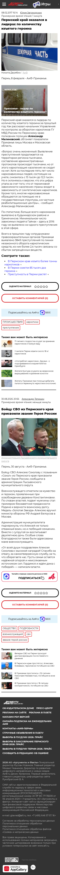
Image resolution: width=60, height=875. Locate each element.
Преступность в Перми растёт (27, 274)
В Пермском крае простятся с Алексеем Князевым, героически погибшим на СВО (34, 664)
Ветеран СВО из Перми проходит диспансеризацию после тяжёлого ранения (31, 656)
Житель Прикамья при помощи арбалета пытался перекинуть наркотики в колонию (35, 382)
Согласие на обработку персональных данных (28, 820)
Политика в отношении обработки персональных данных (22, 825)
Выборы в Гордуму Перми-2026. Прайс (27, 748)
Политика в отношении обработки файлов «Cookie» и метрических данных (26, 830)
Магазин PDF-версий (16, 717)
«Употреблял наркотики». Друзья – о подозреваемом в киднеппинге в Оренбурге (32, 363)
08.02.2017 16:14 (9, 12)
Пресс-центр (44, 708)
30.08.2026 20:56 (10, 399)
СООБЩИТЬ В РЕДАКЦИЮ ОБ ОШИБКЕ (25, 753)
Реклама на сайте (14, 712)
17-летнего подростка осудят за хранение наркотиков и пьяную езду (34, 342)
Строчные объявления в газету (23, 732)
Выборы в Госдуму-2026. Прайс (22, 737)
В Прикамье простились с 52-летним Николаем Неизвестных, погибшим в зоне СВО (35, 675)
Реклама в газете (40, 712)
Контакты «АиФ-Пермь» (17, 728)
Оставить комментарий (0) (30, 298)
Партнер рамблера (29, 860)
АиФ (25, 72)
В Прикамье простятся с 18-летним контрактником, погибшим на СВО (31, 684)
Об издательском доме (18, 708)
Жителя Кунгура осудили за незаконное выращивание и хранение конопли (34, 372)
